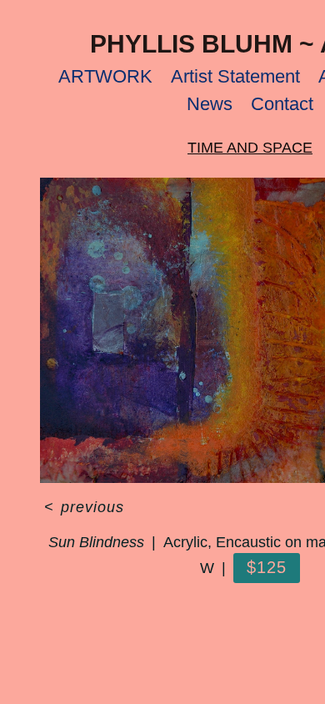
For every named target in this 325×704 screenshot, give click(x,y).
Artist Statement (235, 76)
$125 (267, 567)
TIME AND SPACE (250, 147)
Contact (282, 103)
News (209, 103)
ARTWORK (105, 76)
